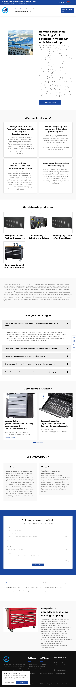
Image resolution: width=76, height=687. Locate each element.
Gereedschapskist (32, 668)
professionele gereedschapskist (38, 591)
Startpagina (18, 9)
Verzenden (38, 565)
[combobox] (10, 536)
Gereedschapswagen (33, 666)
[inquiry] (74, 348)
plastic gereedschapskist (33, 587)
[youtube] (66, 2)
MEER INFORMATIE (14, 222)
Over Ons (36, 9)
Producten (27, 9)
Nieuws (42, 9)
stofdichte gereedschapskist (54, 587)
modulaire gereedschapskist (15, 591)
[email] (74, 344)
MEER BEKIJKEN (10, 437)
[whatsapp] (59, 2)
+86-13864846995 (9, 3)
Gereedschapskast (32, 664)
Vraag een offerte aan (67, 10)
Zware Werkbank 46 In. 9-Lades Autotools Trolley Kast (14, 266)
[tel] (74, 337)
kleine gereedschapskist (14, 587)
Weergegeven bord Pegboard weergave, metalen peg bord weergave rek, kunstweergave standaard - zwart (14, 236)
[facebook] (61, 2)
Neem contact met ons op (23, 11)
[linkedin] (63, 2)
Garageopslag (31, 673)
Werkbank (30, 671)
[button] (34, 442)
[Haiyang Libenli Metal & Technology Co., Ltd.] (7, 10)
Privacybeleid (62, 684)
